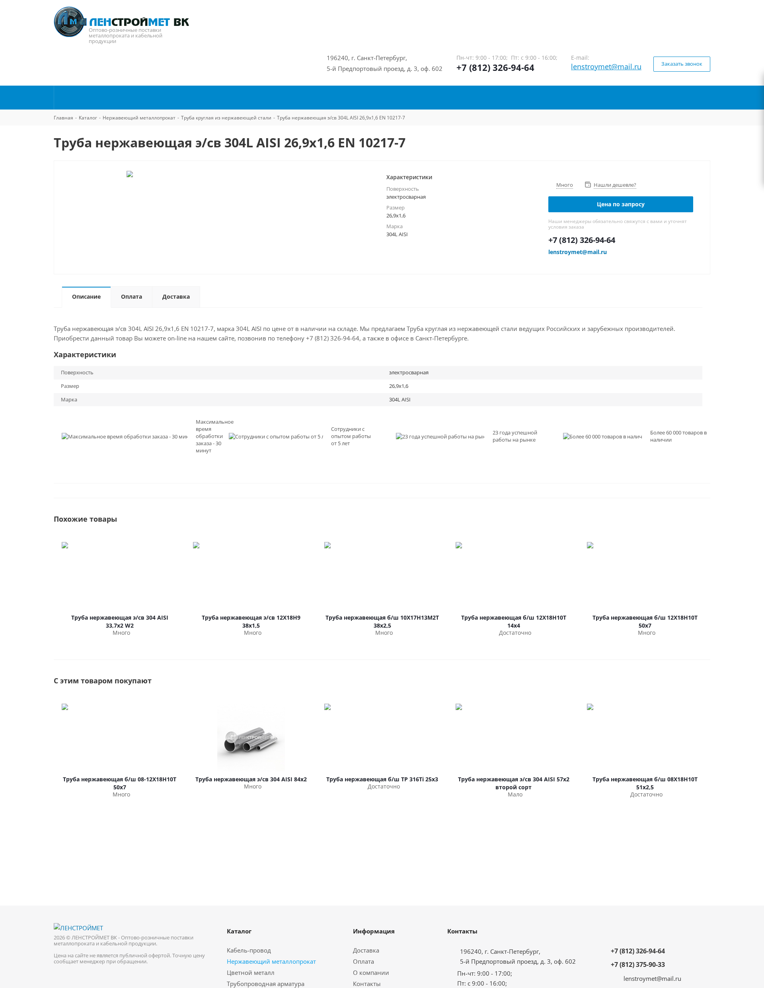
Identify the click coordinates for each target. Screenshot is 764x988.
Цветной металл (251, 972)
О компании (371, 972)
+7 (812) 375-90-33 (638, 964)
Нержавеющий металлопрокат (271, 961)
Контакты (367, 984)
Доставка (366, 950)
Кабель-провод (249, 950)
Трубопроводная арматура (265, 984)
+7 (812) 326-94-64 (495, 67)
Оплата (363, 961)
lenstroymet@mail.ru (606, 66)
